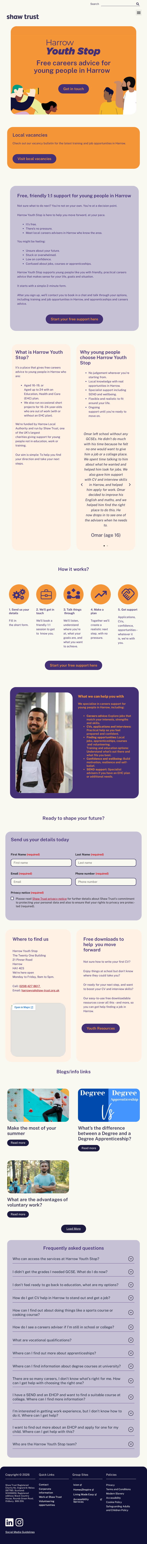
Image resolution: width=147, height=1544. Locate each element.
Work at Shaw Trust (50, 1496)
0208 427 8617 (30, 986)
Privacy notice (27, 892)
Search (94, 3)
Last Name (89, 854)
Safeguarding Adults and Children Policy (118, 1508)
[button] (139, 13)
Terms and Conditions (118, 1489)
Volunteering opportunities (47, 1503)
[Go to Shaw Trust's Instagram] (20, 1522)
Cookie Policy (114, 1502)
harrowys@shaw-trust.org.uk (40, 990)
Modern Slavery (115, 1493)
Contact (44, 1484)
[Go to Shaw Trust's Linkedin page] (10, 1522)
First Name (25, 854)
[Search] (138, 4)
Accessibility (113, 1497)
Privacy (110, 1485)
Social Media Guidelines (20, 1531)
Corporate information (46, 1490)
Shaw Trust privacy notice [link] (49, 898)
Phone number (92, 873)
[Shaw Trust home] (23, 17)
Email (21, 873)
